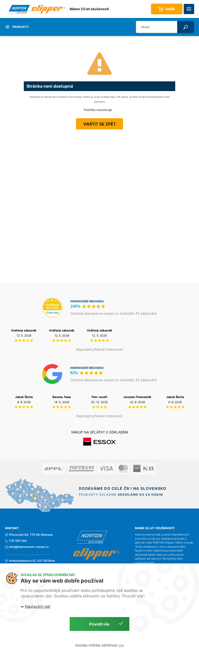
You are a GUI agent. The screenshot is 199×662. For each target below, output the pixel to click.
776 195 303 (18, 541)
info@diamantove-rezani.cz (29, 547)
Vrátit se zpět (99, 124)
